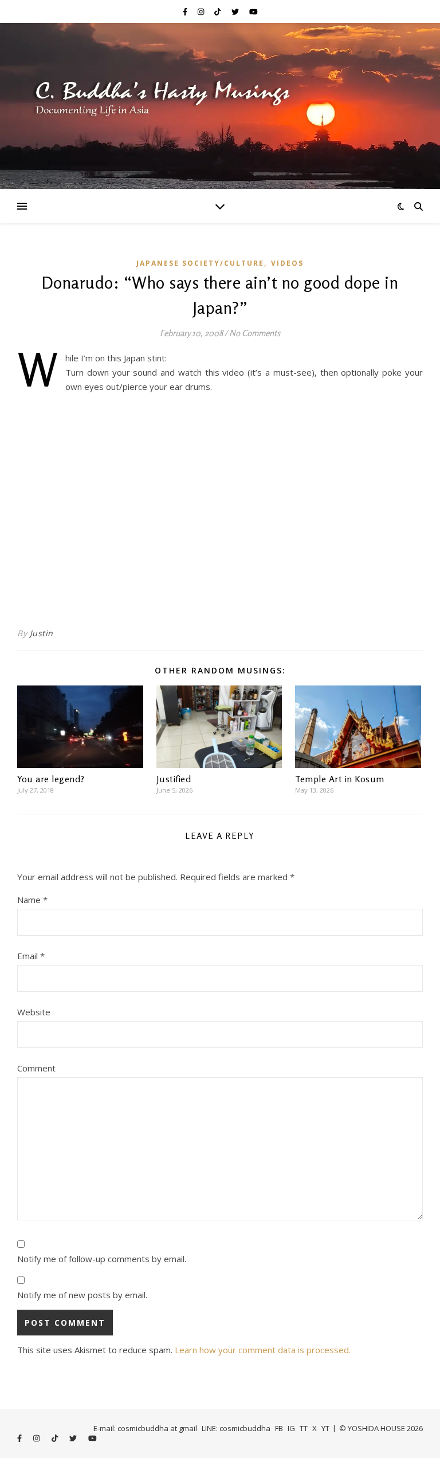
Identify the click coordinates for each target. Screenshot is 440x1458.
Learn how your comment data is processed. (263, 1349)
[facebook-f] (186, 11)
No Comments (254, 333)
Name (32, 899)
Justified (173, 779)
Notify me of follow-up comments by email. (101, 1258)
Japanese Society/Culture (200, 263)
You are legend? (51, 779)
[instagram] (202, 11)
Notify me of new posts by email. (82, 1295)
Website (33, 1012)
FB (279, 1428)
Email (31, 956)
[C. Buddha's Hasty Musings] (220, 106)
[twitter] (236, 11)
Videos (287, 263)
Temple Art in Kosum (339, 779)
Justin (41, 633)
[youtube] (253, 11)
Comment (36, 1068)
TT (304, 1428)
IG (291, 1428)
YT (325, 1428)
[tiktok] (218, 11)
